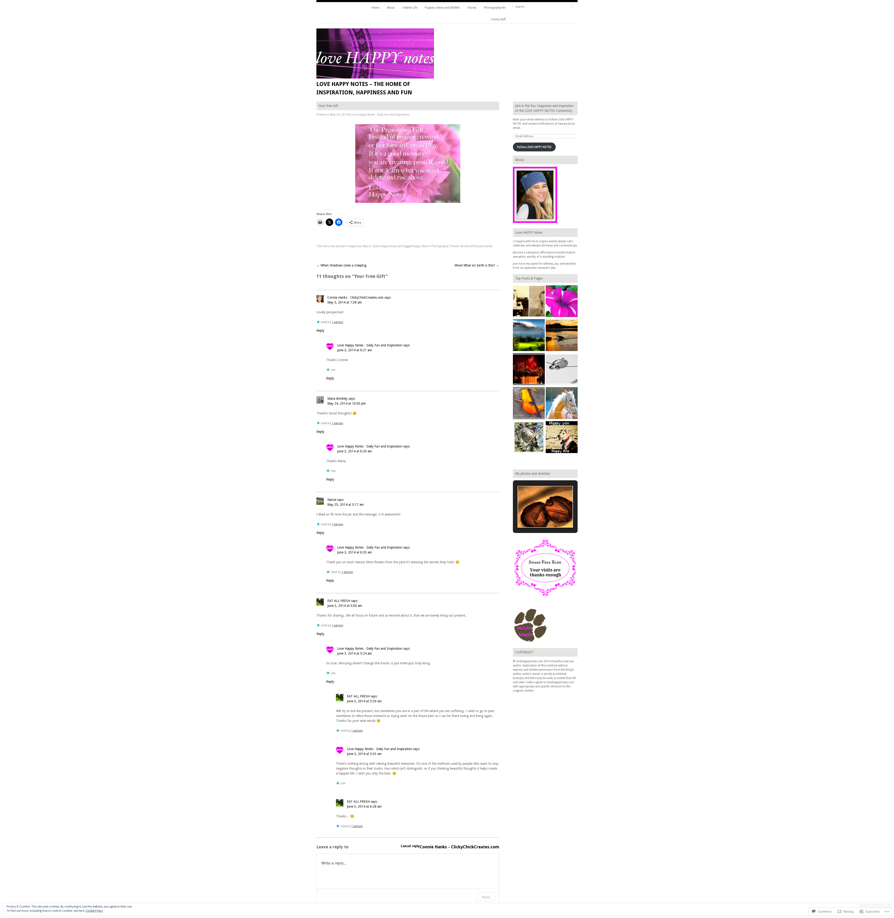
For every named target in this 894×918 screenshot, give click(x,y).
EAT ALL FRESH (338, 601)
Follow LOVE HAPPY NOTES (534, 147)
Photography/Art (495, 7)
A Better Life (409, 7)
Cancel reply (410, 846)
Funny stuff (498, 19)
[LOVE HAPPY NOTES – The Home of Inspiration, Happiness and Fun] (375, 77)
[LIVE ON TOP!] (529, 335)
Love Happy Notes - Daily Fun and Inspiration (380, 114)
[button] (534, 516)
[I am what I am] (562, 403)
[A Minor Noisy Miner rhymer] (529, 437)
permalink (485, 246)
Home (375, 7)
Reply (320, 330)
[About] (529, 301)
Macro (367, 246)
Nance (331, 500)
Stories (471, 7)
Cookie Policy (94, 910)
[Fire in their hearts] (529, 369)
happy (417, 246)
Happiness (355, 246)
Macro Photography (435, 246)
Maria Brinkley (337, 398)
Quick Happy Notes (385, 246)
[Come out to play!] (562, 335)
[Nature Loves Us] (529, 403)
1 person (337, 322)
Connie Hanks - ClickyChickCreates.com (355, 297)
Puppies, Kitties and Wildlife (442, 7)
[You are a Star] (562, 301)
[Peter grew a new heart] (562, 369)
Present (454, 246)
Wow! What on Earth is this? (477, 265)
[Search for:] (545, 6)
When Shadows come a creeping (341, 265)
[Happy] (562, 437)
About (391, 7)
